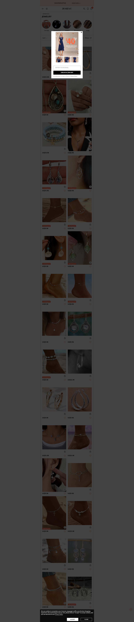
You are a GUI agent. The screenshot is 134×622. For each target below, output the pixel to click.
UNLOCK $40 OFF (67, 73)
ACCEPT (72, 619)
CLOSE (86, 619)
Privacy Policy (59, 614)
